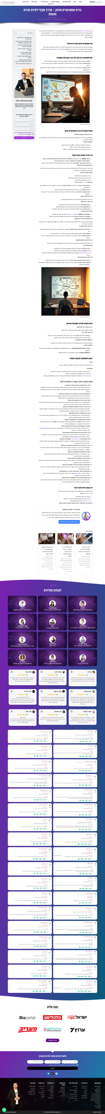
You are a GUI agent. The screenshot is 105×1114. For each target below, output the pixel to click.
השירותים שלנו (66, 2)
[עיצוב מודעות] (31, 1086)
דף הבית (65, 19)
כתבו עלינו (34, 2)
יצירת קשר (51, 4)
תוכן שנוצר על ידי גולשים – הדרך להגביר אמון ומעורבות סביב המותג (67, 551)
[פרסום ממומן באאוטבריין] (95, 1107)
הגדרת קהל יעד (76, 439)
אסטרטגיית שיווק (84, 31)
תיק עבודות (25, 2)
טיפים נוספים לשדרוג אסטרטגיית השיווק (25, 53)
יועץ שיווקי (78, 473)
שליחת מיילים (86, 376)
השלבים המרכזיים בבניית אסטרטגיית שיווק (25, 45)
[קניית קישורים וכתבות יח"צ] (83, 1097)
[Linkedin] (48, 1073)
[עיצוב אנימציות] (31, 1094)
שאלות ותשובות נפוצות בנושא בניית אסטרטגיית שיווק (23, 60)
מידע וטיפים (45, 2)
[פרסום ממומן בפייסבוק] (95, 1087)
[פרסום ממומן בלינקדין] (95, 1098)
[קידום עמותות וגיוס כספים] (73, 1099)
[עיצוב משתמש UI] (31, 1092)
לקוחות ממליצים (55, 2)
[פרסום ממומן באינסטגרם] (95, 1091)
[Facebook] (56, 1073)
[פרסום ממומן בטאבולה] (95, 1103)
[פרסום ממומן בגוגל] (95, 1094)
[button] (15, 33)
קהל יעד (84, 182)
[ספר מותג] (73, 1086)
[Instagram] (52, 1073)
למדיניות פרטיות (22, 134)
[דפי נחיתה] (41, 1088)
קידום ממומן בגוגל (85, 253)
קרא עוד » (88, 567)
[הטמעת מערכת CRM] (61, 1093)
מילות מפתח (70, 214)
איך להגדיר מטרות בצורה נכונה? (24, 49)
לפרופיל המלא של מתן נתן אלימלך (69, 522)
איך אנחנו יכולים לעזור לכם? (23, 63)
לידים (76, 447)
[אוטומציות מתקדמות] (61, 1089)
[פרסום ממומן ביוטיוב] (95, 1096)
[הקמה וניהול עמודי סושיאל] (73, 1091)
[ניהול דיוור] (61, 1096)
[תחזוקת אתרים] (41, 1095)
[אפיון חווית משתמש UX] (31, 1089)
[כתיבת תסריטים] (50, 1095)
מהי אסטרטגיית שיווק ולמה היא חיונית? (24, 38)
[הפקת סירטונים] (50, 1087)
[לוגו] (73, 1088)
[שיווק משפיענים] (73, 1094)
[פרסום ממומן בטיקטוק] (95, 1100)
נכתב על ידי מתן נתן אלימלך (71, 510)
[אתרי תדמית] (41, 1086)
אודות (74, 2)
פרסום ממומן (43, 428)
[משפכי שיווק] (41, 1092)
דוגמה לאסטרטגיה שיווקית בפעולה (24, 56)
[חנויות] (41, 1090)
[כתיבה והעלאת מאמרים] (83, 1092)
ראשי (80, 2)
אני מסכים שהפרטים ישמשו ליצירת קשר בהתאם (24, 133)
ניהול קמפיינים (86, 501)
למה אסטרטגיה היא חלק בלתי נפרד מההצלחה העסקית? (23, 42)
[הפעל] (82, 604)
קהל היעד (59, 49)
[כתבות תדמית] (73, 1096)
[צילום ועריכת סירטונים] (50, 1091)
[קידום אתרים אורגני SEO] (83, 1087)
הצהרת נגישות (97, 1112)
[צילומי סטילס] (50, 1098)
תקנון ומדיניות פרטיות (10, 1112)
